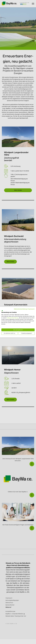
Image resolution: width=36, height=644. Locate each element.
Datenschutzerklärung (20, 309)
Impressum (31, 309)
